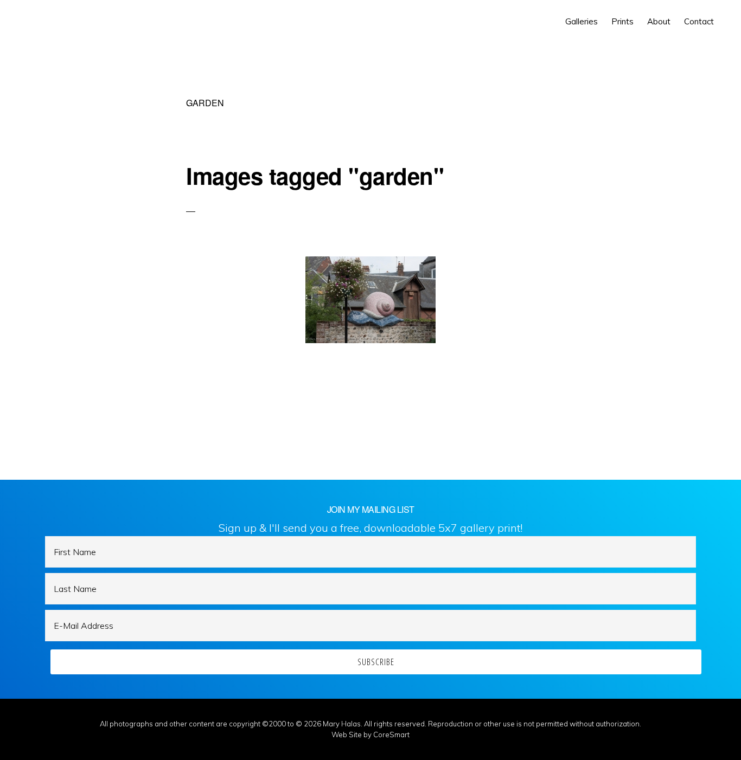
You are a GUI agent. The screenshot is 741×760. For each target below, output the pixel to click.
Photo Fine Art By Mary (58, 21)
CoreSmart (391, 734)
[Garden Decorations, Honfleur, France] (370, 299)
